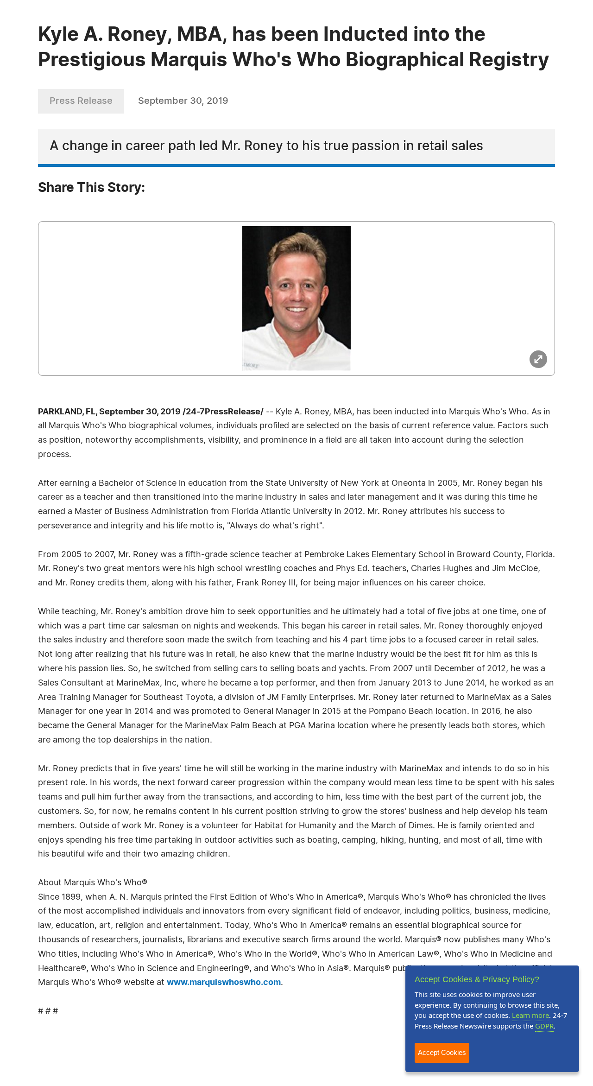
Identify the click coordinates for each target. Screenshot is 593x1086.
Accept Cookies (442, 1052)
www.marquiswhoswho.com (224, 982)
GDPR (544, 1025)
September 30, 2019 (183, 101)
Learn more (530, 1015)
